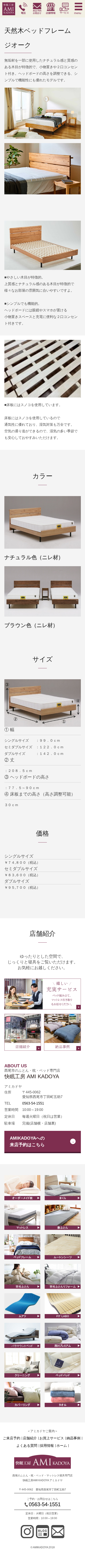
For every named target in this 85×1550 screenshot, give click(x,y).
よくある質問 (26, 1445)
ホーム (61, 1445)
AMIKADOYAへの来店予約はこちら (27, 1141)
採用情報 (47, 1445)
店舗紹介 (30, 1438)
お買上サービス (51, 1438)
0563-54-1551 (33, 1103)
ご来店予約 (11, 1438)
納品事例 (73, 1438)
